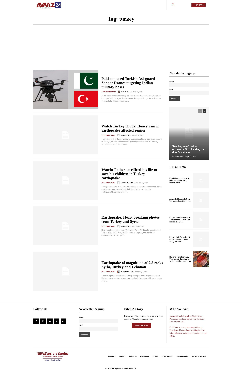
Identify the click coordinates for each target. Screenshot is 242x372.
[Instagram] (43, 321)
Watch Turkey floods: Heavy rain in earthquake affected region (130, 128)
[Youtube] (63, 321)
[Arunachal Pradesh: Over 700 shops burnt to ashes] (201, 200)
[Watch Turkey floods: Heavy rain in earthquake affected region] (65, 135)
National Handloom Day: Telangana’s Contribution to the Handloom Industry (180, 259)
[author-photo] (119, 91)
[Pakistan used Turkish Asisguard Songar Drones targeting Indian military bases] (65, 89)
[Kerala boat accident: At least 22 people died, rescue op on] (201, 180)
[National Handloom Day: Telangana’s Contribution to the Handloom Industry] (201, 259)
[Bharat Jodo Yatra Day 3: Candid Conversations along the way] (201, 239)
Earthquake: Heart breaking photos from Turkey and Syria (130, 219)
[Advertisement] (121, 51)
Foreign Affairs (108, 92)
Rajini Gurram (125, 135)
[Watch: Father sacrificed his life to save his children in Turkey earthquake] (65, 180)
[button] (173, 5)
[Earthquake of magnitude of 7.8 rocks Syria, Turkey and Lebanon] (65, 271)
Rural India (177, 167)
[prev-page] (200, 111)
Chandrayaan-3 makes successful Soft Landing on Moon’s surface (188, 149)
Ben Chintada (126, 92)
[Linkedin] (49, 321)
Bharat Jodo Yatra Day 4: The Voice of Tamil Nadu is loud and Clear (179, 220)
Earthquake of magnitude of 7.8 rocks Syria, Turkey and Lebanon (132, 265)
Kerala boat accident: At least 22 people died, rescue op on (179, 180)
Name (171, 82)
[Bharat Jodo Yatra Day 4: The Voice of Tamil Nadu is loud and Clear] (201, 220)
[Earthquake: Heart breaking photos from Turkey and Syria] (65, 226)
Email (171, 89)
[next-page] (204, 111)
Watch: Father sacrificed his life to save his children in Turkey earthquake (129, 173)
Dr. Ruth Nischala (127, 272)
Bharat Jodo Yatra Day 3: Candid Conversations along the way (179, 239)
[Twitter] (56, 321)
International (108, 135)
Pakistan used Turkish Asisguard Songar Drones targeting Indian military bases (128, 82)
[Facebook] (36, 321)
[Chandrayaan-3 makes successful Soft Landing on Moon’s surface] (189, 133)
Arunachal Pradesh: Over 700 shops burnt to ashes (180, 200)
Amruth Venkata (127, 183)
